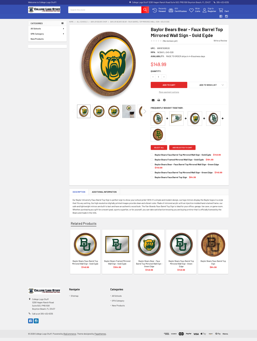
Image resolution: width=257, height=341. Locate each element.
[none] (109, 64)
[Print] (158, 100)
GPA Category (37, 34)
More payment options (169, 92)
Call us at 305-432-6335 (42, 313)
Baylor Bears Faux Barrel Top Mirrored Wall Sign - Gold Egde (183, 154)
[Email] (153, 100)
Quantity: (156, 71)
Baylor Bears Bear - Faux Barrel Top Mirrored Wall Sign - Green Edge (187, 164)
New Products (37, 39)
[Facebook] (220, 16)
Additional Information (104, 192)
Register (212, 11)
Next (145, 111)
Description (79, 192)
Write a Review (220, 40)
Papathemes (100, 333)
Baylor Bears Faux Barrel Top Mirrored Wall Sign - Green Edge (184, 172)
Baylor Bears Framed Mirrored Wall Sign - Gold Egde (179, 159)
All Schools (36, 28)
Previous (73, 111)
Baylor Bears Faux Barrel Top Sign (171, 177)
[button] (208, 85)
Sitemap (74, 296)
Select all (159, 147)
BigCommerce (69, 333)
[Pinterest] (164, 100)
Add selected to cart (182, 147)
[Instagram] (226, 16)
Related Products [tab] (83, 223)
